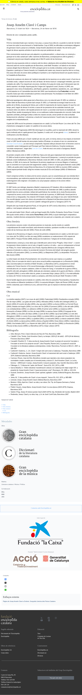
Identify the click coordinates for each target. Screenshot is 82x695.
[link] (41, 508)
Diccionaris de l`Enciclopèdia (10, 633)
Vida (4, 405)
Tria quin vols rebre (56, 678)
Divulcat (57, 5)
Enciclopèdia (5, 636)
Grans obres (5, 653)
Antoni (65, 132)
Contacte (13, 4)
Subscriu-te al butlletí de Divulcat (61, 2)
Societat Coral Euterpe (15, 144)
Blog (7, 4)
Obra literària (6, 406)
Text (39, 633)
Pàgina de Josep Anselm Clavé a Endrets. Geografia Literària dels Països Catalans (29, 601)
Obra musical (6, 409)
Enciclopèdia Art (6, 650)
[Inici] (40, 9)
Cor (5, 410)
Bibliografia (6, 412)
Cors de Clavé (37, 148)
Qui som (2, 4)
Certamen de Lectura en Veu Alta (44, 637)
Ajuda (19, 4)
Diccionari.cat (66, 5)
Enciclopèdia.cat (43, 650)
